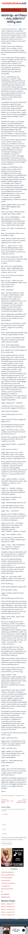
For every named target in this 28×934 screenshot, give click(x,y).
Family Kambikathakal (7, 875)
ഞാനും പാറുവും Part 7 (8, 904)
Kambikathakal (5, 880)
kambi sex (22, 795)
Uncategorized (5, 886)
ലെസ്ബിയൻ (5, 894)
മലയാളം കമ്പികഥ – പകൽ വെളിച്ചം (7, 801)
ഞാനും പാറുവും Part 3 (8, 915)
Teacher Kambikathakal (8, 883)
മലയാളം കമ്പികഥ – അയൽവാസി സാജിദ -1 (21, 801)
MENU (24, 10)
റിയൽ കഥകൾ (5, 897)
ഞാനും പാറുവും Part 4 (8, 912)
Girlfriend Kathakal (6, 878)
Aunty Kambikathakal (7, 872)
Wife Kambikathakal (10, 795)
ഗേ (2, 891)
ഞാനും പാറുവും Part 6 (8, 906)
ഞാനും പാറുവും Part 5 (8, 909)
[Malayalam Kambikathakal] (14, 3)
